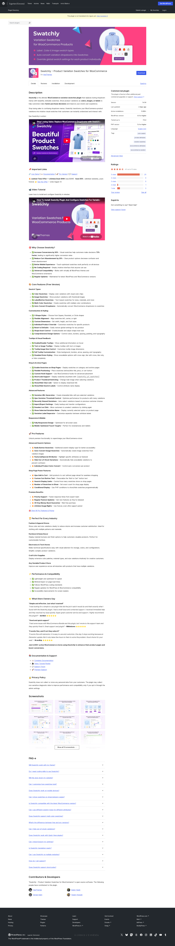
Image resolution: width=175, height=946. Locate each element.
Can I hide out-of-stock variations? (42, 829)
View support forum (118, 210)
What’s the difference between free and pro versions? (49, 823)
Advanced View (117, 156)
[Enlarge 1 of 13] (50, 703)
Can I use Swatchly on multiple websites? (44, 855)
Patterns (43, 926)
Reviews (44, 83)
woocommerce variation (138, 150)
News (10, 919)
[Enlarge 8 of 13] (76, 733)
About (10, 916)
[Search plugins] (30, 23)
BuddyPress (142, 926)
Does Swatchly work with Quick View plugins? (46, 835)
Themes (43, 919)
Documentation (49, 174)
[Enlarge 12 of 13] (102, 749)
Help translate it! (102, 16)
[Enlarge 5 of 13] (76, 718)
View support (138, 97)
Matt (139, 919)
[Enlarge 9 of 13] (102, 733)
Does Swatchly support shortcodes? (42, 867)
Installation (56, 83)
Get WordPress (165, 3)
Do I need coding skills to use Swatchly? (44, 771)
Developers (76, 922)
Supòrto (143, 83)
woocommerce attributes (137, 146)
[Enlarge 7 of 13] (50, 733)
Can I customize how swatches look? (43, 784)
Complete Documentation (43, 661)
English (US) (142, 129)
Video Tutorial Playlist (42, 664)
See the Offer (42, 182)
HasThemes (47, 75)
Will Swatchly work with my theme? (42, 765)
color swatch (141, 133)
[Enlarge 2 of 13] (76, 703)
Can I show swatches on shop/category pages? (47, 797)
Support (74, 174)
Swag (107, 926)
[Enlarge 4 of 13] (50, 718)
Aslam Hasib (75, 890)
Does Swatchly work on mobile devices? (44, 791)
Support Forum (39, 667)
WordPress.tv (77, 926)
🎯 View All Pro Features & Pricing (41, 511)
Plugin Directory (13, 10)
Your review (115, 192)
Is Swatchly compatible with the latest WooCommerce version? (52, 803)
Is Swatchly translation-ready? (40, 848)
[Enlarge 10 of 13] (50, 749)
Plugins (42, 922)
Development (70, 83)
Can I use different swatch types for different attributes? (50, 810)
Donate (108, 922)
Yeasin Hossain (77, 895)
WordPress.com (143, 916)
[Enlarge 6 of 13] (102, 718)
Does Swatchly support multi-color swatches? (46, 816)
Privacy (10, 926)
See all (143, 192)
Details (33, 83)
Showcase (43, 916)
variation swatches (139, 142)
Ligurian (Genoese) (33, 935)
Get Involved (109, 916)
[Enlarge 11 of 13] (76, 749)
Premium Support (40, 670)
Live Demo (35, 174)
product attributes (140, 137)
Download (141, 73)
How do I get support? (37, 861)
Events (107, 919)
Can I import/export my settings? (41, 842)
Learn (74, 916)
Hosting (10, 922)
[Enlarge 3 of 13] (102, 703)
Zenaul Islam (37, 895)
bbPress (140, 922)
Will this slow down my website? (41, 778)
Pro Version (63, 174)
